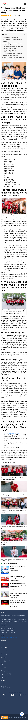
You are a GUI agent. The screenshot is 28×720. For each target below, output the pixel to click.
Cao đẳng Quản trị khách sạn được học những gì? (12, 40)
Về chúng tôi (4, 651)
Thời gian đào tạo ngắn (11, 52)
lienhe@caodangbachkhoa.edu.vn (9, 637)
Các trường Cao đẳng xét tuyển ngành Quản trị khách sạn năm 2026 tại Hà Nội (13, 58)
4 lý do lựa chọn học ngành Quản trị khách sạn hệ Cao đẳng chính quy (13, 47)
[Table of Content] (24, 35)
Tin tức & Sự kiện (5, 654)
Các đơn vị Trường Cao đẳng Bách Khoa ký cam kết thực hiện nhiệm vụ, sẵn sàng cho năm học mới (18, 602)
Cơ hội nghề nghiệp (5, 687)
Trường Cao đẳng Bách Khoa (11, 433)
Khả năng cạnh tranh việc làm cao (13, 53)
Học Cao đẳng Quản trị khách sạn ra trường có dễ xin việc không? (13, 44)
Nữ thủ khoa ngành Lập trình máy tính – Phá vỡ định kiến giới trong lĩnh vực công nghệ (18, 585)
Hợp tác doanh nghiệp (6, 674)
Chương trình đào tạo (6, 670)
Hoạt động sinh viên (5, 661)
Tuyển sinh (3, 664)
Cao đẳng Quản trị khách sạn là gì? (11, 37)
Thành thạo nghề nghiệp (11, 50)
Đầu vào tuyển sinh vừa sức (12, 55)
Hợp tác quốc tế (4, 677)
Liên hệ (2, 683)
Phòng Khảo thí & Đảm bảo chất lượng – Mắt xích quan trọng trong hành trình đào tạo (18, 593)
